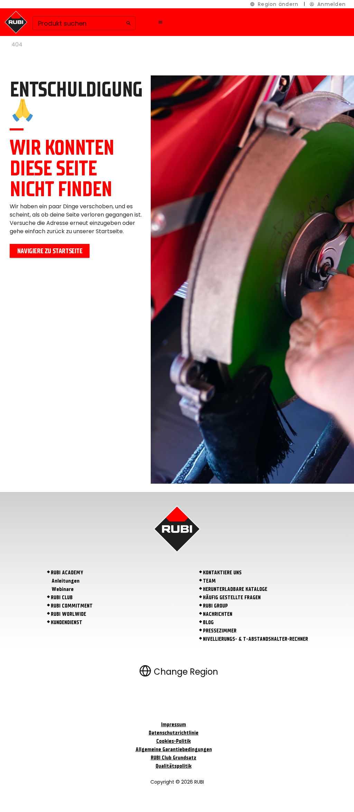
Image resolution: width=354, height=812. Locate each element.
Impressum (173, 724)
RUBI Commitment (72, 606)
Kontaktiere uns (222, 572)
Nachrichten (217, 614)
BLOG (208, 622)
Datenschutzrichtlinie (173, 733)
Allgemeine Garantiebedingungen (174, 749)
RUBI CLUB (62, 597)
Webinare (63, 589)
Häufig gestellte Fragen (232, 597)
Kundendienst (66, 622)
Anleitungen (66, 581)
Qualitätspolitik (174, 766)
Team (209, 581)
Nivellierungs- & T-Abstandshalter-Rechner (255, 639)
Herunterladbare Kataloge (235, 589)
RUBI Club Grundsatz (173, 758)
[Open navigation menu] (160, 22)
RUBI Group (215, 606)
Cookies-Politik (173, 741)
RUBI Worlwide (68, 614)
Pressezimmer (219, 631)
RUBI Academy (67, 572)
